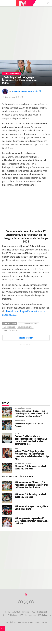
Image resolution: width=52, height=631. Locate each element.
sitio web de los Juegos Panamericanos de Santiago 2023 (23, 313)
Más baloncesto (44, 615)
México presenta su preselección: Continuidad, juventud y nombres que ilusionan (31, 521)
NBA (21, 615)
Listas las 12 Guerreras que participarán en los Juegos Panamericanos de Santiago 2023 (26, 236)
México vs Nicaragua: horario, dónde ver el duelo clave (31, 507)
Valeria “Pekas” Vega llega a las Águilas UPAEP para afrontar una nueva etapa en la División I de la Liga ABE (32, 455)
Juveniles (18, 433)
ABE (16, 448)
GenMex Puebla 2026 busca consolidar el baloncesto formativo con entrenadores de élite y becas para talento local (31, 440)
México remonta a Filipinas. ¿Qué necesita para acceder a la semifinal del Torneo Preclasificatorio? (31, 413)
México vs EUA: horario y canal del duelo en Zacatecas (30, 467)
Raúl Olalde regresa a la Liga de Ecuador (29, 424)
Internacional (30, 615)
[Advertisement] (26, 33)
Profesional (20, 421)
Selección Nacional (11, 330)
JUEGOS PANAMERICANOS (28, 323)
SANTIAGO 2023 (9, 327)
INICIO (7, 611)
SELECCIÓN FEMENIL (25, 327)
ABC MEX (16, 611)
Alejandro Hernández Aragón (25, 91)
